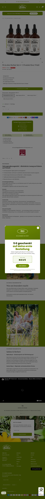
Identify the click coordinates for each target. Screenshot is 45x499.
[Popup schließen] (38, 228)
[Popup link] (22, 249)
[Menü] (43, 488)
